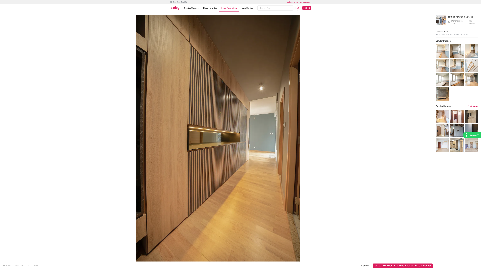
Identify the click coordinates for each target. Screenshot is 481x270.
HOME (8, 266)
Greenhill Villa (33, 266)
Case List (19, 266)
